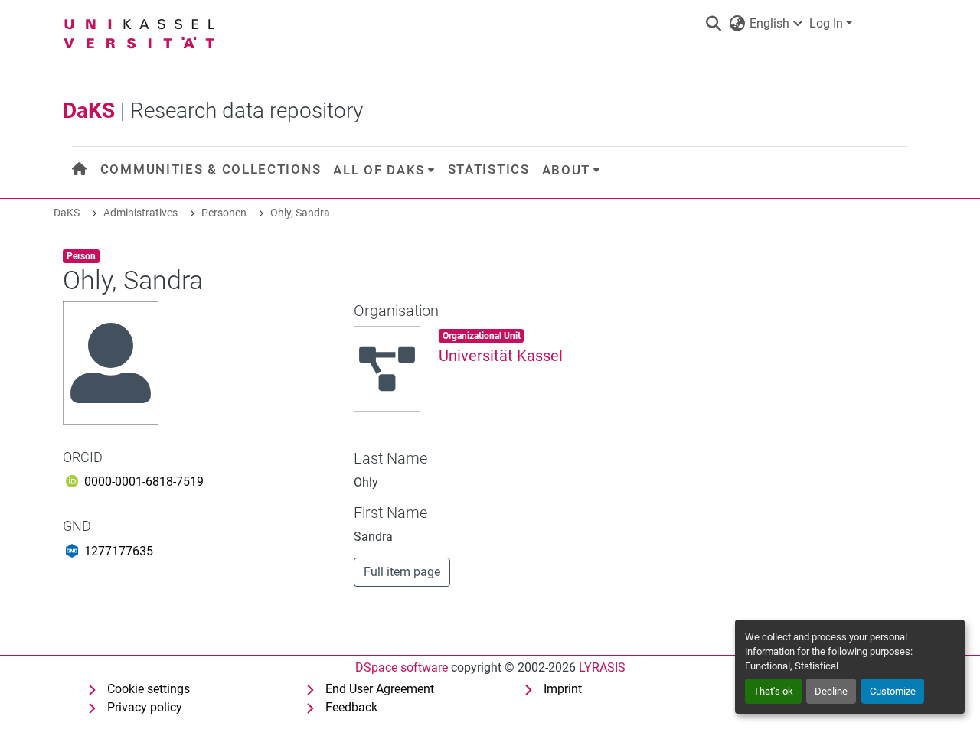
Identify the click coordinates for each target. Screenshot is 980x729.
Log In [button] (827, 23)
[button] (713, 24)
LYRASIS (602, 667)
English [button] (769, 23)
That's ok (773, 691)
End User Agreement (379, 689)
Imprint (563, 689)
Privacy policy (144, 707)
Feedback (351, 707)
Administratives (140, 213)
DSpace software (401, 667)
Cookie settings (148, 689)
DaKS (67, 213)
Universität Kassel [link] (501, 356)
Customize (893, 691)
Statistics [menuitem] (489, 169)
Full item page (402, 572)
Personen (224, 213)
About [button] (566, 169)
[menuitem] (80, 169)
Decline (831, 691)
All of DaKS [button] (379, 169)
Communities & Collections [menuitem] (211, 169)
